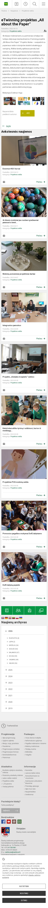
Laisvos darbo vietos (32, 773)
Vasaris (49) (13, 660)
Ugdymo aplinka (8, 741)
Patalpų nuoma (30, 749)
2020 (10, 702)
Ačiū (26, 113)
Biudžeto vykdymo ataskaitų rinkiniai (13, 771)
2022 (10, 689)
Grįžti (8, 126)
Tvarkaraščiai (12, 726)
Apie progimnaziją (9, 738)
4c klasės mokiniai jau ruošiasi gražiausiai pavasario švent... (21, 221)
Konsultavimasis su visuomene (32, 777)
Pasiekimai (6, 746)
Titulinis (4, 11)
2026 (10, 631)
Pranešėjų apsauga (32, 786)
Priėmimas (6, 757)
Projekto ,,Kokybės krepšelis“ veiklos (18, 377)
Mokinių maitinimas (32, 746)
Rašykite (6, 811)
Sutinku (24, 900)
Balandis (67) (14, 652)
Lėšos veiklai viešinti (10, 778)
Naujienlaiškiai (30, 792)
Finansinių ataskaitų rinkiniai (13, 775)
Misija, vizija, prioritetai (11, 743)
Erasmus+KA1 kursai (11, 169)
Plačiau (39, 182)
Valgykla (28, 755)
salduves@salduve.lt (12, 852)
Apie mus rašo (30, 789)
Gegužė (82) (13, 649)
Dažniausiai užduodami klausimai (33, 782)
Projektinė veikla (28, 11)
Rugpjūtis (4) (14, 638)
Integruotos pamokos (12, 325)
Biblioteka (28, 752)
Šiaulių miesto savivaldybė (26, 832)
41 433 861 (12, 847)
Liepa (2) (12, 642)
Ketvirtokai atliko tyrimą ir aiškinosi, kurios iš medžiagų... (22, 429)
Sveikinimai (29, 794)
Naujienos (14, 11)
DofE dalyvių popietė (11, 585)
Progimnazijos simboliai (11, 749)
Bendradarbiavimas (9, 755)
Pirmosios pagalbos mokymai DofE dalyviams (22, 534)
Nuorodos (28, 770)
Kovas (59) (13, 656)
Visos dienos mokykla (33, 738)
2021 (10, 696)
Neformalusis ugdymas (33, 741)
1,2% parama (7, 784)
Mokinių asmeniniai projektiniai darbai (19, 274)
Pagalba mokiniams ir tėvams (35, 743)
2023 (10, 683)
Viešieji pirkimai (8, 787)
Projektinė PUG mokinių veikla (15, 482)
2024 (10, 676)
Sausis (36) (13, 663)
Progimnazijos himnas (11, 752)
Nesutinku (24, 893)
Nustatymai (24, 886)
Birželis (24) (13, 645)
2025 (10, 670)
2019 (10, 708)
